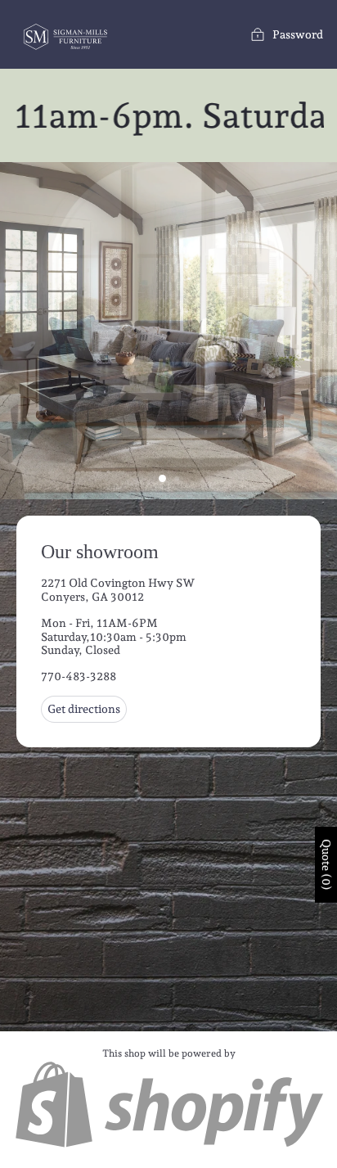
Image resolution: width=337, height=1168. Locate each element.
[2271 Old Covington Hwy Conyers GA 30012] (168, 765)
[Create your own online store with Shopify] (168, 1145)
